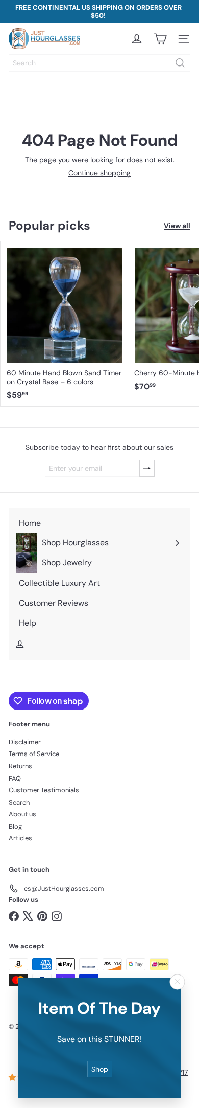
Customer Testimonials (44, 790)
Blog (15, 826)
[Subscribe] (147, 468)
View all (177, 225)
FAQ (15, 778)
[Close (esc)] (177, 981)
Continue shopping (99, 173)
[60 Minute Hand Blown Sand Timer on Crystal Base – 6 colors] (64, 323)
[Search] (180, 63)
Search (19, 802)
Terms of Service (34, 753)
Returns (20, 766)
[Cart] (160, 39)
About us (22, 814)
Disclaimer (25, 742)
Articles (20, 838)
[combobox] (99, 63)
